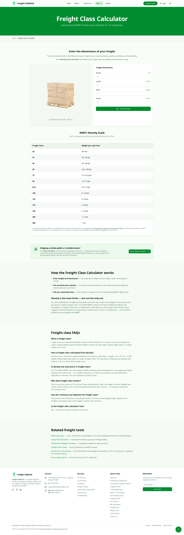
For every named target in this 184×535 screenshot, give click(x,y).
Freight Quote (150, 3)
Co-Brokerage (82, 496)
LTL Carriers (114, 501)
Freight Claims (115, 487)
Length (98, 81)
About (76, 3)
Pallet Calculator (57, 436)
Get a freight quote (59, 457)
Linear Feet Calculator (60, 439)
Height (98, 98)
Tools (98, 3)
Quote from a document (61, 451)
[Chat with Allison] (178, 529)
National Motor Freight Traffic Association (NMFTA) (109, 228)
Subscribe (157, 489)
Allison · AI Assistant (117, 493)
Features (113, 478)
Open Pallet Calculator (138, 251)
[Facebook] (17, 490)
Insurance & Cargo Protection (120, 484)
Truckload (80, 484)
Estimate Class (125, 109)
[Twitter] (13, 490)
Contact (108, 3)
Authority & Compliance (118, 481)
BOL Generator (115, 504)
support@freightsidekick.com (58, 487)
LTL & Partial (81, 481)
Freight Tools (114, 507)
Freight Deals (115, 513)
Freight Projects (82, 487)
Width (98, 90)
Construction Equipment (86, 490)
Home (69, 3)
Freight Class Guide (59, 447)
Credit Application (116, 490)
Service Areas (82, 493)
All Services (81, 478)
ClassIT (103, 230)
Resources (87, 3)
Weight (98, 73)
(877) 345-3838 (53, 483)
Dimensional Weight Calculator (63, 443)
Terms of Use (167, 525)
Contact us (114, 516)
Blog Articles (114, 510)
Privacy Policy (156, 525)
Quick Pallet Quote (116, 496)
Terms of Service (59, 529)
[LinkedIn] (21, 490)
